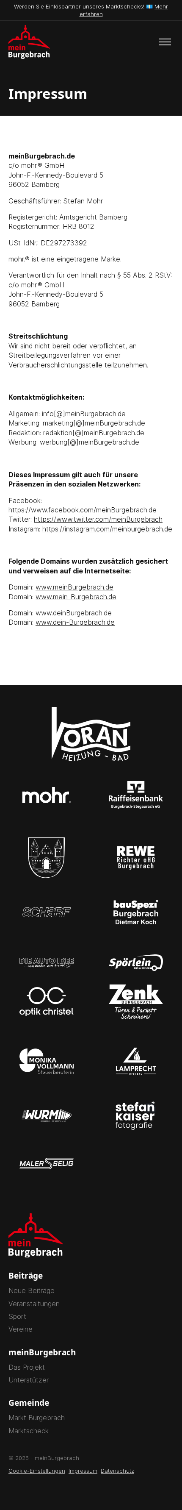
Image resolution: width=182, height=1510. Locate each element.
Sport (17, 1316)
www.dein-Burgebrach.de (75, 622)
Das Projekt (26, 1367)
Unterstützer (28, 1380)
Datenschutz (117, 1470)
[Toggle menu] (165, 41)
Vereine (20, 1329)
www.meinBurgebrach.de (74, 587)
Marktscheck (28, 1431)
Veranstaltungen (34, 1303)
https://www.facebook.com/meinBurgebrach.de (82, 510)
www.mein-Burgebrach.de (76, 596)
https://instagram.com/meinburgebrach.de (107, 529)
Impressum (83, 1470)
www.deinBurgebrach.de (74, 613)
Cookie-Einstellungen (36, 1470)
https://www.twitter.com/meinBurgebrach (98, 519)
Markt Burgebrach (36, 1417)
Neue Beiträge (31, 1290)
